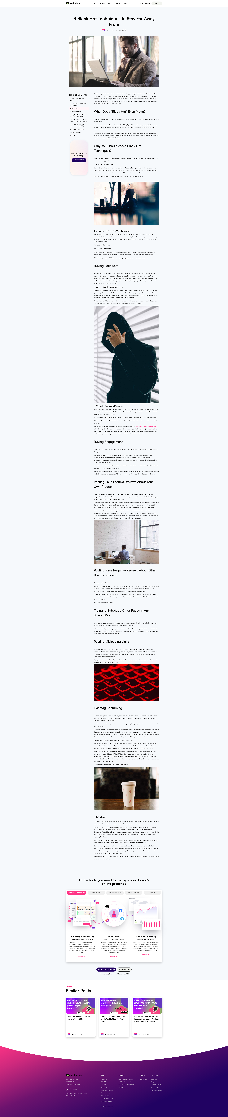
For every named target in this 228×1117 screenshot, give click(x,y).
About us (154, 1079)
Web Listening (105, 1095)
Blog (125, 3)
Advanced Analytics (106, 1101)
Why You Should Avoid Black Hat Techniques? (78, 104)
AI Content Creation (107, 1090)
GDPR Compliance (156, 1090)
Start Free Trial (145, 3)
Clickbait (72, 135)
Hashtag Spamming (75, 132)
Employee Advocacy (107, 1106)
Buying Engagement (75, 111)
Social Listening (105, 1093)
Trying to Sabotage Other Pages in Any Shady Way (77, 125)
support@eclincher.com (73, 1084)
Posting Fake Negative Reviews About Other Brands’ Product (78, 120)
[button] (93, 3)
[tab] (76, 893)
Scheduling (104, 1082)
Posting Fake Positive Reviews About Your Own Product (78, 115)
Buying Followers (74, 108)
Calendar (103, 1084)
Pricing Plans (143, 1079)
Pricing (118, 3)
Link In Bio (104, 1104)
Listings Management (107, 1098)
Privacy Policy (155, 1087)
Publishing (104, 1079)
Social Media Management (125, 1079)
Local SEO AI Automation (125, 1082)
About (110, 3)
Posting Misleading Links (77, 129)
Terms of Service (156, 1084)
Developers (121, 1087)
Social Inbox (104, 1087)
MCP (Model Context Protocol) (126, 1084)
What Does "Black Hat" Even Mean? (78, 99)
